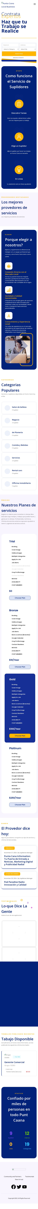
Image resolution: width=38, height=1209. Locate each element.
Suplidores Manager (26, 853)
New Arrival (19, 1179)
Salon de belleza (19, 407)
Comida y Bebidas (20, 445)
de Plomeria (17, 432)
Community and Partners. (13, 1176)
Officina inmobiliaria (21, 483)
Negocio (15, 419)
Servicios (16, 458)
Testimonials (29, 1176)
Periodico (9, 848)
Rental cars (17, 470)
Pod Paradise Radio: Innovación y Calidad (15, 883)
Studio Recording (12, 874)
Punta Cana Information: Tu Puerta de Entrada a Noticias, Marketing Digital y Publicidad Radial (18, 860)
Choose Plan (20, 598)
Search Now (19, 54)
